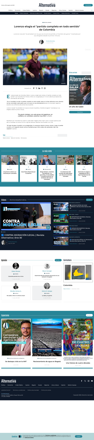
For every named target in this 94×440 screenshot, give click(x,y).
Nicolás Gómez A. (15, 291)
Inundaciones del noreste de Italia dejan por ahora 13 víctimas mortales (65, 174)
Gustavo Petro (56, 13)
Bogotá (41, 10)
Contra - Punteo (74, 214)
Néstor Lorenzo (47, 22)
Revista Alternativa (50, 41)
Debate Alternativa (65, 13)
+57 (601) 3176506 (5, 396)
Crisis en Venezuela (24, 13)
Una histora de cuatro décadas (78, 363)
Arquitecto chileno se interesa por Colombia (9, 172)
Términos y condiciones (19, 390)
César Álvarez (16, 271)
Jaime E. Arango (47, 291)
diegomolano (47, 169)
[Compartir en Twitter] (36, 88)
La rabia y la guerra (47, 295)
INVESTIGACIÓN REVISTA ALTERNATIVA (16, 358)
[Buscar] (92, 10)
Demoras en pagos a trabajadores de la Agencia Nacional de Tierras (84, 174)
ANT (85, 169)
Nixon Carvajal (47, 271)
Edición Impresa (79, 10)
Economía (17, 10)
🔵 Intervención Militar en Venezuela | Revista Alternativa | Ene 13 (81, 240)
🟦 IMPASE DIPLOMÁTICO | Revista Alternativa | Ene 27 (80, 229)
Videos (3, 199)
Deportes (54, 10)
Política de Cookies (29, 437)
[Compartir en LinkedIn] (39, 88)
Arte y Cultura (62, 10)
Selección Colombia (15, 138)
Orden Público (26, 10)
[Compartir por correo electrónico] (42, 88)
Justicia (35, 10)
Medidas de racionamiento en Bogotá (47, 358)
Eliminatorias (24, 138)
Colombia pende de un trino (15, 276)
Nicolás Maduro (47, 13)
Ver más (89, 199)
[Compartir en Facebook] (34, 88)
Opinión (71, 10)
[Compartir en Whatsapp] (45, 88)
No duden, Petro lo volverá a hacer (16, 295)
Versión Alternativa (75, 202)
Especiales (5, 315)
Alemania (47, 273)
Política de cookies (46, 390)
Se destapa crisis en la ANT (16, 361)
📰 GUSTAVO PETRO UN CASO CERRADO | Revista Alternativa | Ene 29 (80, 206)
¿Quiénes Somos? (5, 390)
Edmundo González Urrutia (36, 13)
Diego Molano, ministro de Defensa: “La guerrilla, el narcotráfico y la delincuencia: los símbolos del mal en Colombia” (47, 175)
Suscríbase (88, 5)
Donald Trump (75, 13)
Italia (66, 169)
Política (10, 10)
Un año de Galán (76, 107)
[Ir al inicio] (47, 5)
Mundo (47, 10)
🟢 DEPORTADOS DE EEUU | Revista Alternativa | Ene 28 (80, 217)
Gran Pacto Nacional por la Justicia (28, 172)
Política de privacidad (33, 390)
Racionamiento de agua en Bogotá (47, 361)
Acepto (78, 436)
